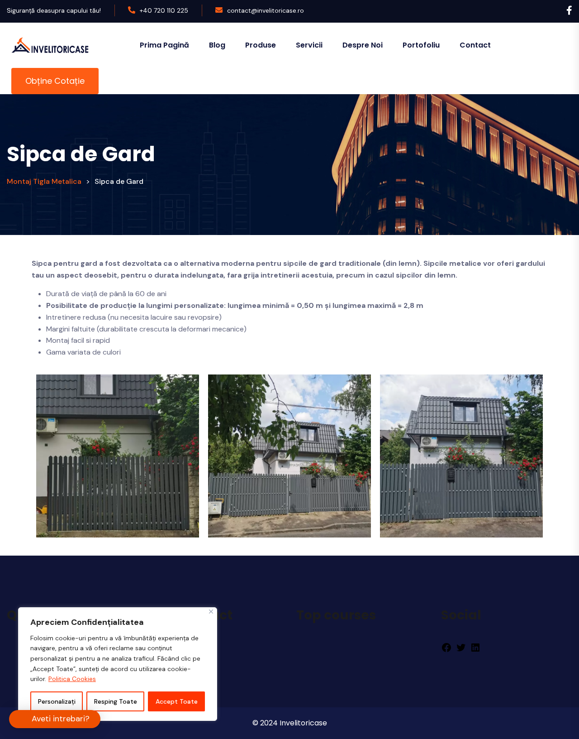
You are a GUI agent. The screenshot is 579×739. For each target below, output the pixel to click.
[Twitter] (461, 647)
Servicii (309, 45)
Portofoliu (421, 45)
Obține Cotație (55, 80)
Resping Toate (115, 701)
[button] (54, 719)
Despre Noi (362, 45)
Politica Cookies (72, 679)
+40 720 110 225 (164, 10)
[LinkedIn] (475, 647)
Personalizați (57, 701)
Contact (475, 45)
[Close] (211, 611)
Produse (260, 45)
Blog (217, 45)
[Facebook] (446, 647)
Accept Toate (177, 701)
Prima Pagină (164, 45)
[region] (117, 664)
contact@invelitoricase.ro (265, 10)
